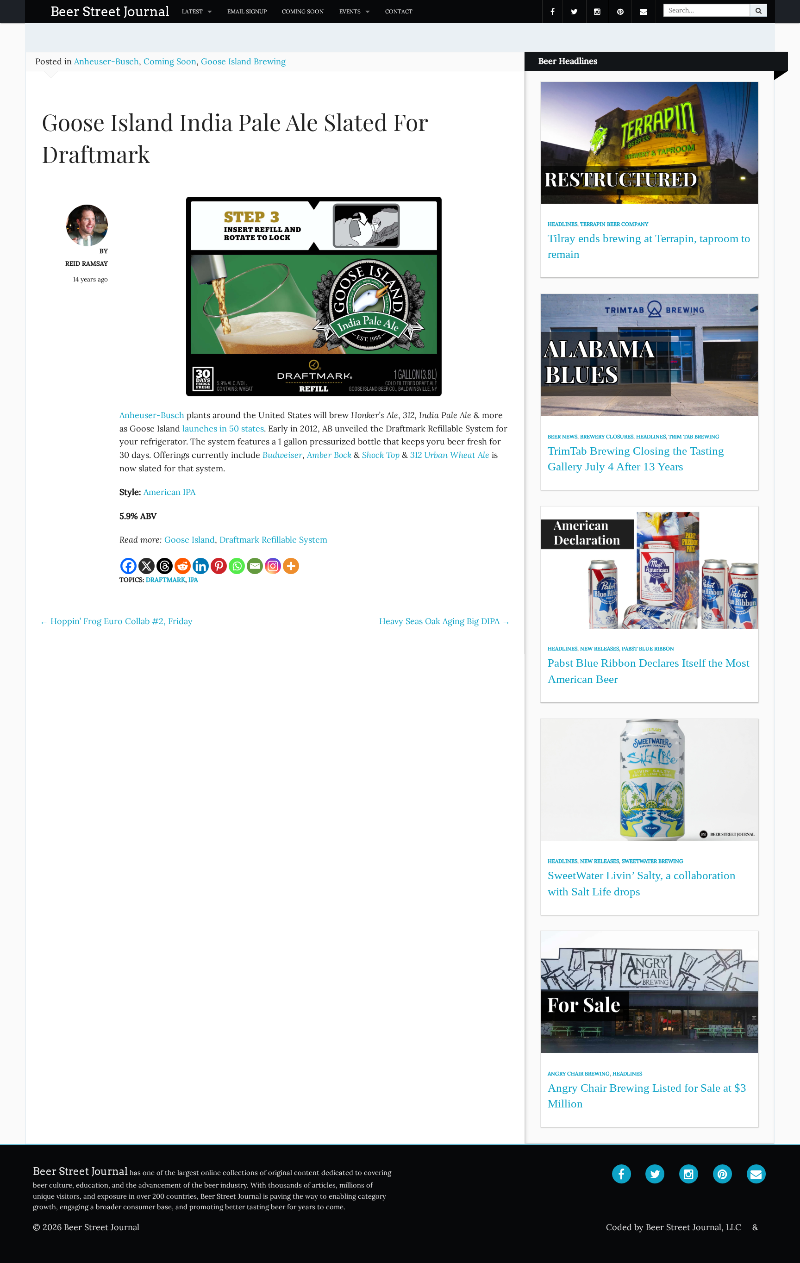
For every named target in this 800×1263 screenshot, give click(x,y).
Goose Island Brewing (243, 61)
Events (350, 11)
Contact (398, 11)
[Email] (255, 566)
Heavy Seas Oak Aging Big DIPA (444, 621)
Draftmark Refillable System (273, 539)
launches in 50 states (223, 428)
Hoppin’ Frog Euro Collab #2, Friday (116, 621)
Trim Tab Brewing (694, 436)
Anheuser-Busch (106, 61)
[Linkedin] (201, 566)
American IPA (169, 492)
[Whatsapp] (237, 566)
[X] (146, 566)
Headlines (562, 224)
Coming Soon (303, 11)
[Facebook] (128, 566)
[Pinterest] (219, 566)
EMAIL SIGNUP (247, 11)
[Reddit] (183, 566)
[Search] (758, 10)
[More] (291, 566)
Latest (192, 11)
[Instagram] (273, 566)
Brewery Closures (606, 436)
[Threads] (164, 566)
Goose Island (189, 539)
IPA (193, 579)
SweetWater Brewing (652, 861)
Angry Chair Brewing (579, 1073)
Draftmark (165, 579)
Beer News (562, 436)
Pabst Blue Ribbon (648, 648)
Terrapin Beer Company (614, 224)
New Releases (599, 648)
